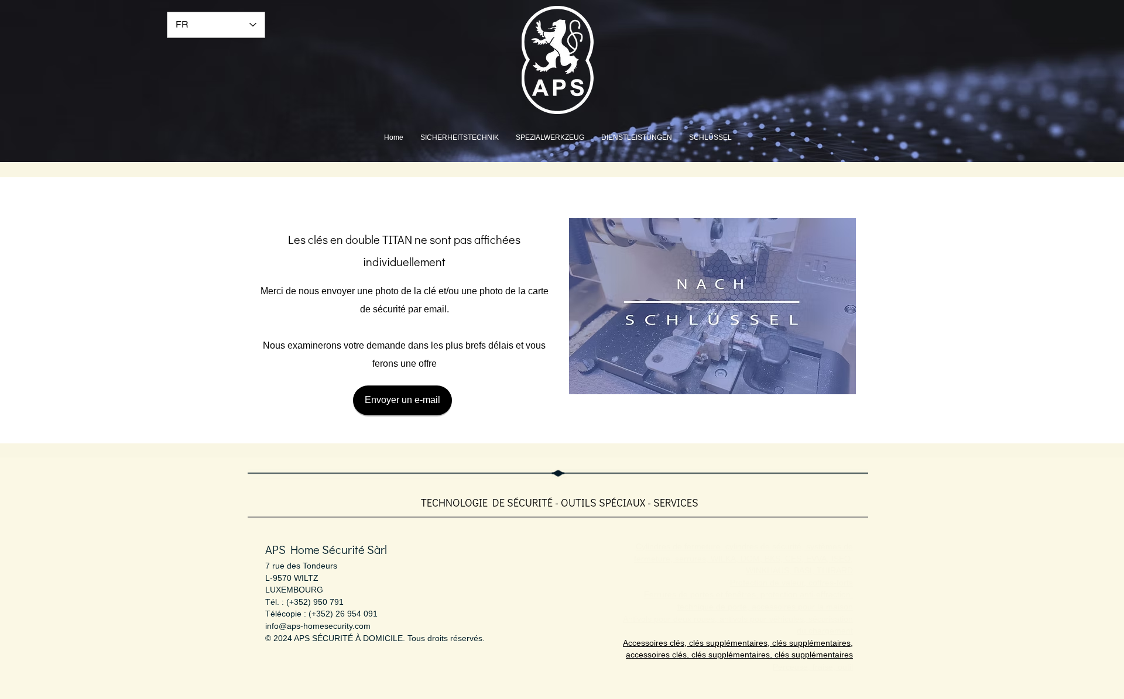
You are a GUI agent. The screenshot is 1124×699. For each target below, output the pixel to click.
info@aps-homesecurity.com (318, 626)
